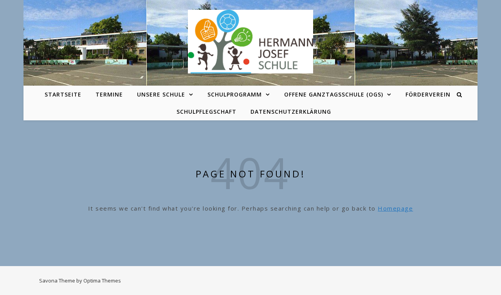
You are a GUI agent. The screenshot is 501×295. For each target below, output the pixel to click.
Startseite (63, 94)
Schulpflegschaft (206, 111)
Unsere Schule (161, 94)
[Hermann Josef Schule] (250, 41)
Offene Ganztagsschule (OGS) (333, 94)
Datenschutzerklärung (290, 111)
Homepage (395, 208)
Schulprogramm (234, 94)
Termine (109, 94)
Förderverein (428, 94)
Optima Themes (102, 280)
